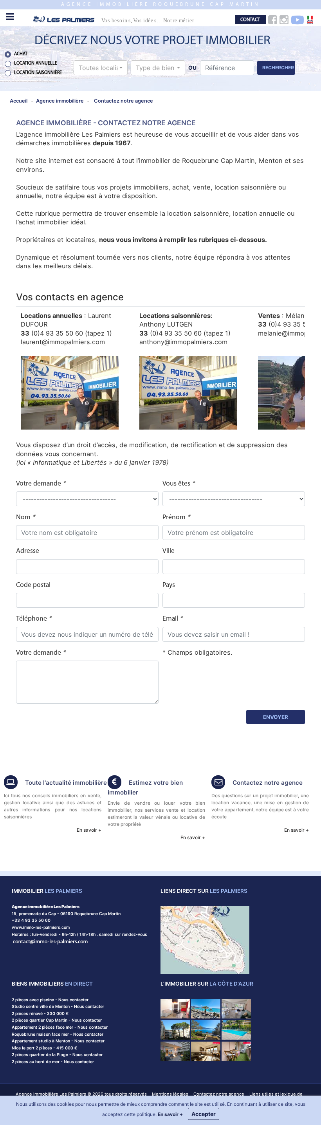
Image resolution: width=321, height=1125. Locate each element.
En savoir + (89, 830)
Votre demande (40, 483)
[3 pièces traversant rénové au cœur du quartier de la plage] (236, 1051)
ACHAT (20, 54)
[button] (101, 67)
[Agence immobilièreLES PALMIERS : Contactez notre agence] (218, 783)
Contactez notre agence (268, 782)
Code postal (33, 585)
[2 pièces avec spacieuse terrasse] (205, 1051)
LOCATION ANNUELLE (35, 63)
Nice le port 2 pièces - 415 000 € (44, 1048)
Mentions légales (170, 1094)
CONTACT (250, 19)
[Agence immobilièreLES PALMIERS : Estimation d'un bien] (114, 783)
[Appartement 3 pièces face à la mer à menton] (175, 1051)
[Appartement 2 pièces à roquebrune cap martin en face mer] (205, 1008)
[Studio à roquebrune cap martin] (175, 1008)
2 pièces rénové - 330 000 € (40, 1013)
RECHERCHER (278, 67)
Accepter (203, 1114)
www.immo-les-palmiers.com (41, 927)
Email (172, 619)
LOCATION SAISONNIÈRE (38, 72)
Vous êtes (178, 483)
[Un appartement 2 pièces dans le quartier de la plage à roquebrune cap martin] (236, 1008)
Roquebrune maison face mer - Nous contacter (57, 1034)
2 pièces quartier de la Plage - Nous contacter (57, 1054)
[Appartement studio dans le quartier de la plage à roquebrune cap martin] (175, 1030)
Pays (168, 585)
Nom (25, 517)
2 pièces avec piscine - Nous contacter (50, 999)
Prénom (176, 517)
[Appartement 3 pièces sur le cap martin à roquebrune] (205, 1030)
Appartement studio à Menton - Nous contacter (58, 1041)
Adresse (27, 551)
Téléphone (33, 619)
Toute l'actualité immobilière (66, 782)
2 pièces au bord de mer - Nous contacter (53, 1061)
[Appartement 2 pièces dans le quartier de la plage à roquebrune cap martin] (236, 1030)
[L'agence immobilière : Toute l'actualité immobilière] (11, 783)
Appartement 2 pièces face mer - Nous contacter (60, 1027)
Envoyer (275, 717)
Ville (168, 551)
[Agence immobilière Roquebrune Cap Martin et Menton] (120, 19)
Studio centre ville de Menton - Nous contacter (58, 1006)
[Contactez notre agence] (50, 941)
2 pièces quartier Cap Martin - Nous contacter (57, 1020)
